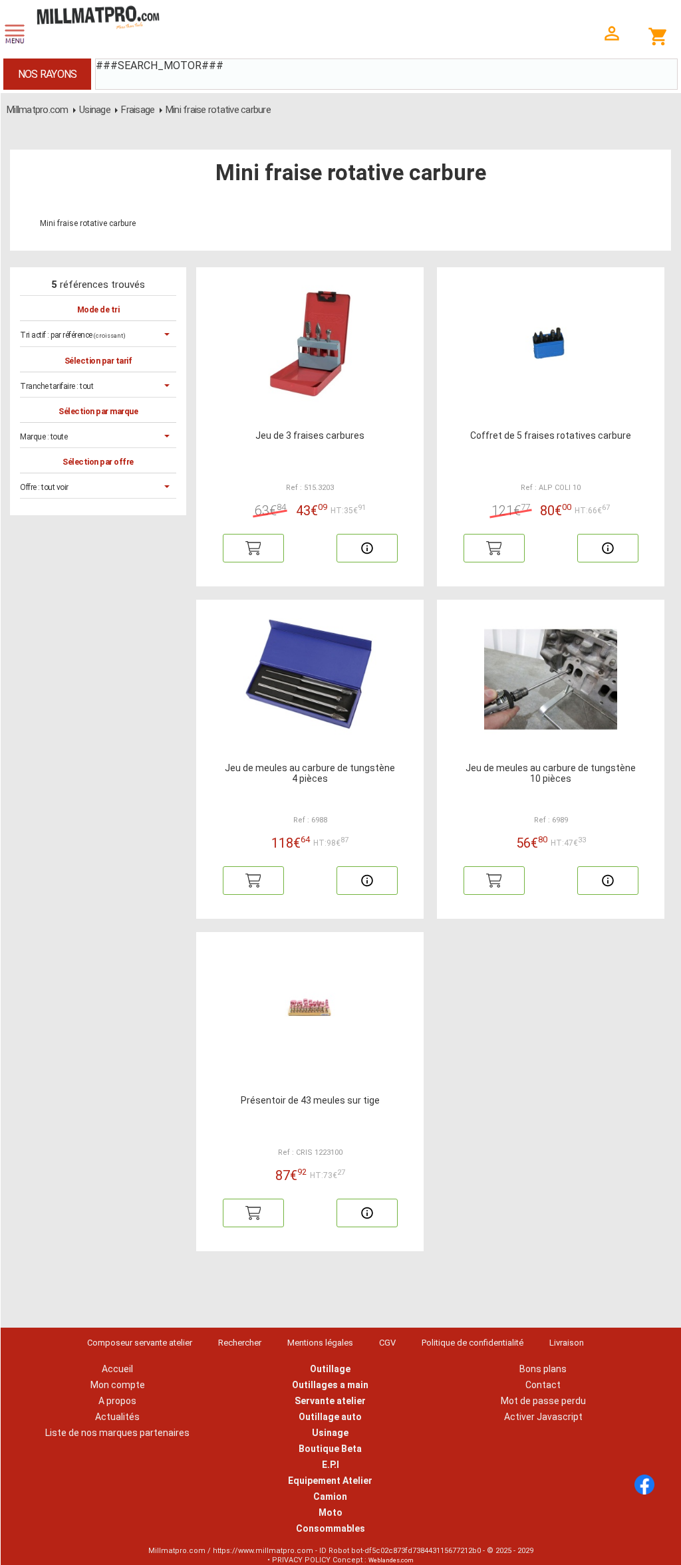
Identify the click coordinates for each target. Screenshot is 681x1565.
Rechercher (239, 1343)
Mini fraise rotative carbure (218, 110)
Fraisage (137, 110)
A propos (117, 1400)
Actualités (117, 1416)
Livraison (566, 1343)
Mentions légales (320, 1343)
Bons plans (543, 1369)
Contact (543, 1385)
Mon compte (117, 1385)
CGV (387, 1343)
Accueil (117, 1369)
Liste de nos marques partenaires (117, 1432)
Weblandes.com (391, 1560)
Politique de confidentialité (472, 1343)
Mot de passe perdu (543, 1400)
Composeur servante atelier (139, 1343)
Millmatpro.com (37, 110)
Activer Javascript (543, 1416)
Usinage (94, 110)
